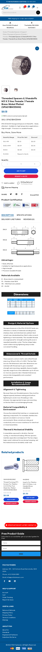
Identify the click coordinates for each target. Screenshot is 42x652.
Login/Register (20, 7)
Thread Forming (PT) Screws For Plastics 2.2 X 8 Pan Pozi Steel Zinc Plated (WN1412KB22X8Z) (11, 486)
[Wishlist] (8, 183)
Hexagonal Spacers (14, 34)
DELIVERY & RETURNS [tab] (11, 219)
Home (5, 32)
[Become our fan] (4, 581)
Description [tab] (7, 215)
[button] (37, 48)
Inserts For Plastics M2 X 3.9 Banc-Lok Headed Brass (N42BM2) (29, 485)
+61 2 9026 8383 (13, 574)
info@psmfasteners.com (15, 577)
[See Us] (15, 581)
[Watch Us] (10, 581)
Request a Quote (21, 176)
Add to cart (21, 171)
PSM (37, 195)
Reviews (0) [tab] (29, 219)
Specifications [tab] (24, 215)
